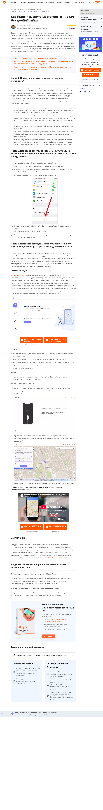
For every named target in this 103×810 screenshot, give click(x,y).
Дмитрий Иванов (23, 26)
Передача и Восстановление (35, 2)
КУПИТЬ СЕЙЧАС (91, 75)
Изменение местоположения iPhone (89, 18)
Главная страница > (19, 9)
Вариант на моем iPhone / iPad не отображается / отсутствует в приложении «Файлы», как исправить (28, 672)
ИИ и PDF (59, 2)
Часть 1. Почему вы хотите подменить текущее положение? (35, 58)
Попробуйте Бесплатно (92, 70)
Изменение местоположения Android (89, 31)
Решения (67, 2)
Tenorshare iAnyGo (17, 275)
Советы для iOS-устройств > (35, 9)
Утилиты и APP (50, 2)
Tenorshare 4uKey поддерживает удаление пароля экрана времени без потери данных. (62, 674)
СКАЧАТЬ (50, 637)
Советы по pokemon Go (88, 23)
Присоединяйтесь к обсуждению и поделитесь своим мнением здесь (41, 655)
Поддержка (79, 2)
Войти (97, 2)
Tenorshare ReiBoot (50, 558)
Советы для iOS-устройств (40, 28)
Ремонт (23, 2)
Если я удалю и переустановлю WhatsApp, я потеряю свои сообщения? (27, 681)
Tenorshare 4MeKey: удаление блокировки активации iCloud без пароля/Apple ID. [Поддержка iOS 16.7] (61, 696)
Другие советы (86, 26)
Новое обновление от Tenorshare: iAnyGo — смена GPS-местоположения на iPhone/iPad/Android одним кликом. (62, 684)
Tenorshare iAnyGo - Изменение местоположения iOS (58, 608)
